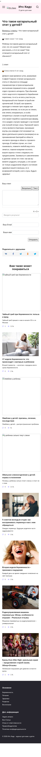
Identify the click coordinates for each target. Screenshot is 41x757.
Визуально (26, 188)
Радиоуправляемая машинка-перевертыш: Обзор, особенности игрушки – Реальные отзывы (17, 615)
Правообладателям (9, 726)
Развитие (5, 702)
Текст (35, 188)
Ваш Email (7, 225)
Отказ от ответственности (11, 723)
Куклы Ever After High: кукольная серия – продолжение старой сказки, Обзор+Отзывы (20, 662)
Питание (5, 695)
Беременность (7, 692)
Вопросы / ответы (9, 31)
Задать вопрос (7, 717)
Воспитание (6, 705)
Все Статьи (6, 720)
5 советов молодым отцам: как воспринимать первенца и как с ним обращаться (18, 522)
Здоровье (5, 698)
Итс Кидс (25, 6)
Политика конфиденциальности (14, 729)
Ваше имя (7, 232)
